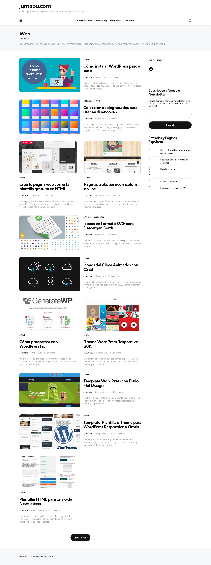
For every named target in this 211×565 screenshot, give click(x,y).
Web (87, 59)
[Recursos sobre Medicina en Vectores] (151, 159)
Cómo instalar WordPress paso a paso (111, 68)
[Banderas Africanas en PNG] (151, 187)
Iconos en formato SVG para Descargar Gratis (108, 225)
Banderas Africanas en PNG (173, 187)
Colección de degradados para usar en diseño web (110, 109)
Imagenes (115, 20)
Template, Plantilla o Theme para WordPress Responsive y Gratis (112, 424)
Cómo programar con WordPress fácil (38, 344)
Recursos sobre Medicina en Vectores (174, 161)
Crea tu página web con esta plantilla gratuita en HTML (44, 186)
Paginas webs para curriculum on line (110, 186)
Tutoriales (128, 20)
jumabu (89, 77)
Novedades (90, 101)
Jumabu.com (35, 6)
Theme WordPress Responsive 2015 (111, 344)
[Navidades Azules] (151, 172)
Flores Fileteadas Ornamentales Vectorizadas (176, 152)
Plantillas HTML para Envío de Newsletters (45, 501)
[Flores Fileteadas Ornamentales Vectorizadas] (151, 149)
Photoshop (101, 20)
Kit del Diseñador (168, 181)
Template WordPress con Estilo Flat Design (111, 383)
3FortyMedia (46, 556)
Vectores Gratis (85, 20)
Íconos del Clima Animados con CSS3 (110, 267)
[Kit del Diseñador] (151, 181)
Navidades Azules (169, 169)
